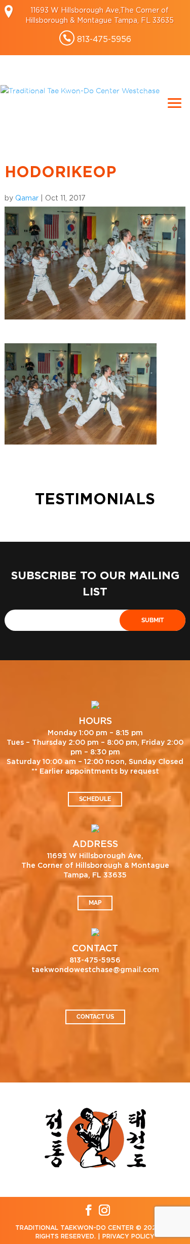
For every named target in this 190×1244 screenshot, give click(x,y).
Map (95, 902)
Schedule (95, 798)
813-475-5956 (104, 39)
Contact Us (95, 1016)
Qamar (27, 198)
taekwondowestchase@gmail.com (95, 970)
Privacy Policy (128, 1236)
